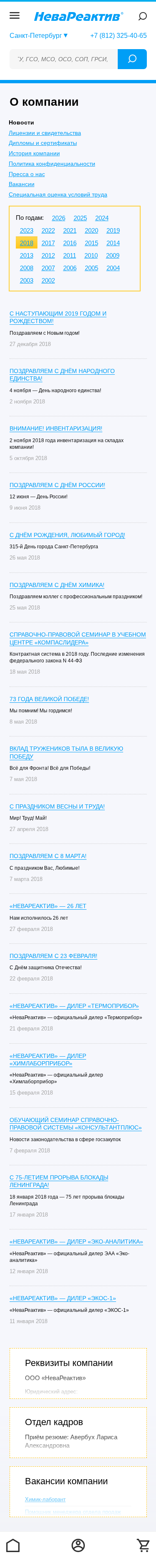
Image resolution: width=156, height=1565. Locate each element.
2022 (48, 230)
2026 (58, 217)
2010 (91, 255)
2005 (91, 267)
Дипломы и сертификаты (43, 142)
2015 (91, 242)
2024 (102, 217)
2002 (48, 280)
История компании (34, 153)
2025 (80, 217)
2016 (70, 242)
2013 (26, 255)
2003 (26, 280)
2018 (26, 242)
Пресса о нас (27, 174)
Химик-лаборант (45, 1499)
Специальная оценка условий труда (58, 194)
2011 (69, 255)
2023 (26, 230)
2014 (113, 242)
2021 (70, 230)
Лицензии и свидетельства (45, 132)
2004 (113, 267)
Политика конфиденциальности (52, 163)
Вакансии (22, 184)
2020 (91, 230)
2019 (113, 230)
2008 (26, 267)
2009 (112, 255)
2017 (48, 242)
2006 (70, 267)
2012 (48, 255)
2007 (48, 267)
